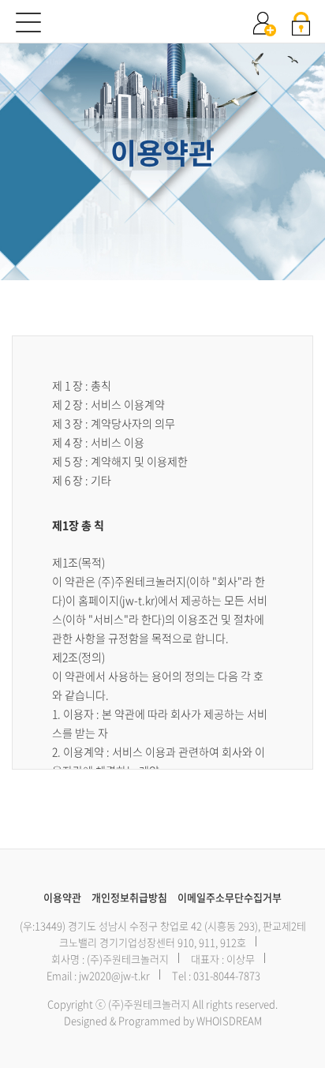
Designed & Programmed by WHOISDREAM (163, 1020)
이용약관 (62, 897)
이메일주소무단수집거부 (229, 897)
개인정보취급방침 (129, 897)
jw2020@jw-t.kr (114, 975)
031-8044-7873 (226, 975)
